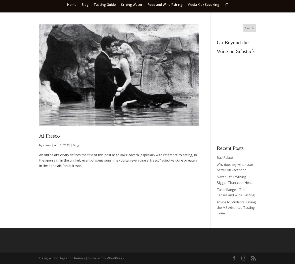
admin (47, 145)
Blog (85, 5)
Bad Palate (225, 157)
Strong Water (131, 5)
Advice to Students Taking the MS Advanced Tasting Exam (236, 207)
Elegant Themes (72, 258)
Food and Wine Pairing (165, 5)
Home (71, 5)
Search (249, 28)
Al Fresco (49, 136)
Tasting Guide (105, 5)
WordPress (115, 258)
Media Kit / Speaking (203, 5)
